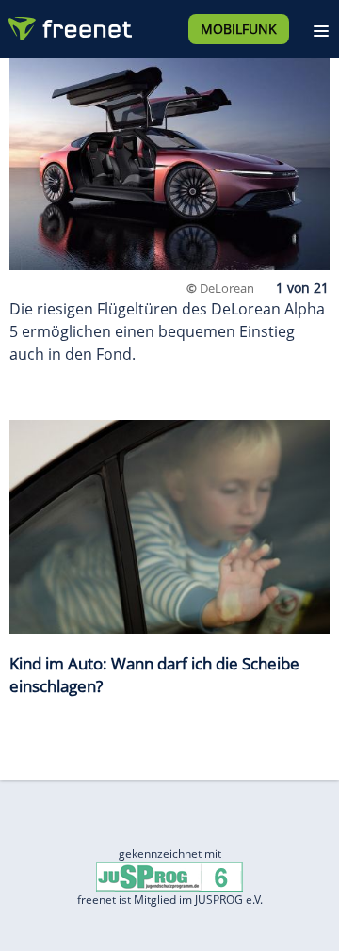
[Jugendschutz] (169, 876)
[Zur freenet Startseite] (69, 24)
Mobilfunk (239, 29)
